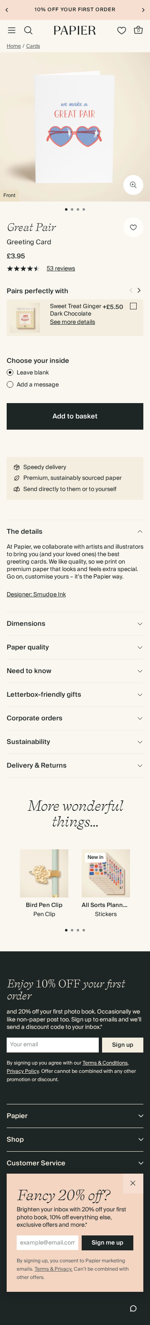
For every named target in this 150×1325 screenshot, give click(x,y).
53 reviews (61, 269)
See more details (72, 322)
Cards (33, 46)
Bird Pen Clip (44, 905)
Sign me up (107, 1243)
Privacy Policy (23, 1071)
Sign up (122, 1045)
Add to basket (75, 416)
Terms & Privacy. (53, 1269)
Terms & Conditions (105, 1063)
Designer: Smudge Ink (36, 594)
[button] (133, 1184)
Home (14, 46)
